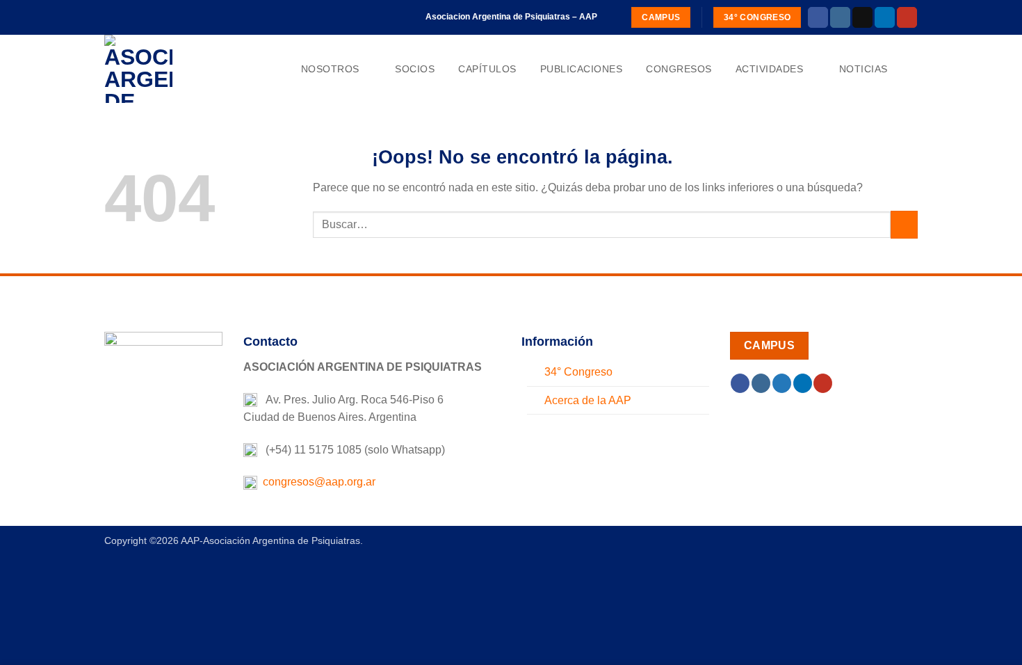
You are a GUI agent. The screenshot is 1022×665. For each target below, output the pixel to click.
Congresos (679, 68)
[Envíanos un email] (862, 17)
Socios (415, 68)
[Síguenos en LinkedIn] (885, 17)
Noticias (863, 68)
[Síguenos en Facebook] (818, 17)
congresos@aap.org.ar (316, 482)
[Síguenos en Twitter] (781, 383)
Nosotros (330, 68)
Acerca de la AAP (587, 400)
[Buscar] (912, 69)
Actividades (770, 68)
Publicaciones (581, 68)
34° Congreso (578, 372)
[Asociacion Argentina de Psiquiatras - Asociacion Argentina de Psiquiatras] (173, 69)
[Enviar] (904, 224)
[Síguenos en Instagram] (840, 17)
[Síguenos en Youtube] (907, 17)
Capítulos (487, 68)
